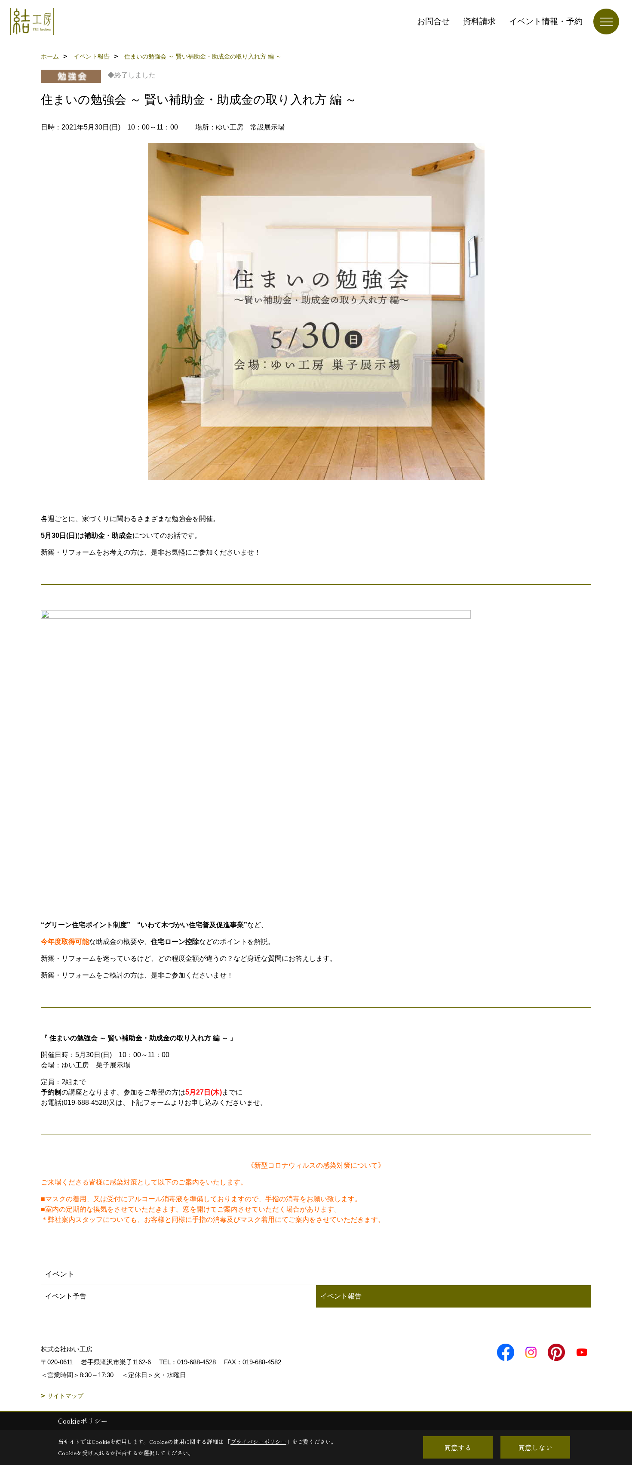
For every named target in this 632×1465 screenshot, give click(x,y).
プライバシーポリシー (258, 1441)
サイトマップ (65, 1395)
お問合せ (433, 21)
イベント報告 (341, 1296)
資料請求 (479, 21)
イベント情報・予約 (546, 21)
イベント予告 (65, 1296)
